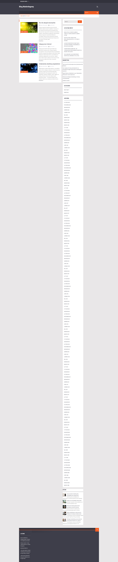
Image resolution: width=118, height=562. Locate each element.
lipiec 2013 (66, 324)
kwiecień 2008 (66, 482)
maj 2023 (66, 115)
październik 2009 (67, 437)
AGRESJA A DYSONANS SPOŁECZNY (74, 500)
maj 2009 (66, 449)
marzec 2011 (66, 394)
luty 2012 (66, 366)
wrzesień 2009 (67, 439)
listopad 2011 (67, 374)
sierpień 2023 (66, 109)
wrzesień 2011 (67, 379)
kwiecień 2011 (66, 392)
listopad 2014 (67, 283)
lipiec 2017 (66, 203)
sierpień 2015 (66, 261)
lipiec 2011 (66, 384)
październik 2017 (67, 195)
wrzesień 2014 (67, 288)
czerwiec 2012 (67, 356)
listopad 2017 (67, 193)
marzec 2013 (66, 334)
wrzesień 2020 (67, 170)
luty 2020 (66, 188)
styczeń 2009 (67, 460)
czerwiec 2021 (67, 147)
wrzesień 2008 (67, 470)
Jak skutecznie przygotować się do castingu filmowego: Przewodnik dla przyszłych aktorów (72, 45)
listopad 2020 (67, 165)
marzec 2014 (66, 303)
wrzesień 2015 (67, 258)
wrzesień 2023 (67, 107)
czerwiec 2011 (67, 387)
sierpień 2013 (66, 321)
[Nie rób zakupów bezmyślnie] (28, 27)
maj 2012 (66, 359)
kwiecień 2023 (66, 117)
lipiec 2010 (66, 414)
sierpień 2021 (66, 142)
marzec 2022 (66, 125)
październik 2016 (67, 225)
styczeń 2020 (67, 190)
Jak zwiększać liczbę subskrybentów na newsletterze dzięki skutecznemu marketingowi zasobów (72, 70)
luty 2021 (66, 157)
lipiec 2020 (66, 175)
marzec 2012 (66, 364)
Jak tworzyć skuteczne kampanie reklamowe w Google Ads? (25, 557)
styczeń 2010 (67, 429)
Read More (41, 40)
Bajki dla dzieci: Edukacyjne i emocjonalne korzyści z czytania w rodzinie (71, 39)
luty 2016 (66, 245)
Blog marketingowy (26, 7)
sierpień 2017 (66, 200)
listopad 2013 (67, 313)
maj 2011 (66, 389)
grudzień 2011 (67, 371)
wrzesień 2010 (67, 409)
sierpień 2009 (66, 442)
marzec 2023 (66, 120)
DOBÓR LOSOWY (66, 80)
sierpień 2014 (66, 291)
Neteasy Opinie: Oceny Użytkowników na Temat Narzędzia (25, 544)
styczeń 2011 (67, 399)
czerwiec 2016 (67, 235)
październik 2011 (67, 376)
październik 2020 (67, 167)
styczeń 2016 (67, 248)
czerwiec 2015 (67, 266)
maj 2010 (66, 419)
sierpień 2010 (66, 412)
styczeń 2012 (67, 369)
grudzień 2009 (67, 432)
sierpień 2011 (66, 381)
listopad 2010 (67, 404)
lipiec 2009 (66, 444)
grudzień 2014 (67, 281)
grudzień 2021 (67, 132)
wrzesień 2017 (67, 198)
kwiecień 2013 (66, 331)
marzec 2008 (66, 485)
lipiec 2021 (66, 145)
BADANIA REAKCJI (24, 548)
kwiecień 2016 (66, 240)
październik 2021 (67, 137)
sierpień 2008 (66, 472)
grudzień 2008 (67, 462)
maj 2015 (66, 268)
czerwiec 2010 (67, 417)
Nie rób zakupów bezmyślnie (47, 23)
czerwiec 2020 (67, 177)
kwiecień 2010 (66, 422)
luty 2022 (66, 127)
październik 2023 (67, 104)
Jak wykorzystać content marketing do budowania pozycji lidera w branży (25, 552)
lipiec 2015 (66, 263)
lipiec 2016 (66, 233)
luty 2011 (66, 397)
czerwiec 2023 (67, 112)
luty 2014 (66, 306)
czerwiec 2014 (67, 296)
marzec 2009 (66, 455)
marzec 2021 (66, 155)
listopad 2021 (67, 135)
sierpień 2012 (66, 351)
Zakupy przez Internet (45, 44)
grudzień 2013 (67, 311)
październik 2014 (67, 286)
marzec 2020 (66, 185)
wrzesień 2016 (67, 228)
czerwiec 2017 (67, 205)
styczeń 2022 (67, 130)
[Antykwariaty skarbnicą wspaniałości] (28, 67)
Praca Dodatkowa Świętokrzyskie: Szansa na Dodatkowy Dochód (25, 539)
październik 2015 (67, 256)
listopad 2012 (67, 344)
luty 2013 (66, 336)
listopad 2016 (67, 223)
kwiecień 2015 (66, 271)
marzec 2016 (66, 243)
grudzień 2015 (67, 251)
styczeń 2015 (67, 278)
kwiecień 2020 (66, 183)
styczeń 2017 (67, 218)
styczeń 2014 (67, 308)
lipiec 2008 (66, 475)
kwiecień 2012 (66, 361)
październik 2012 (67, 346)
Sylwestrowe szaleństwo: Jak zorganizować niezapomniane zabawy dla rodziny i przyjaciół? (73, 50)
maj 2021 (66, 150)
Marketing (66, 92)
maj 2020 (66, 180)
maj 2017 (66, 208)
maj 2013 (66, 329)
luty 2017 (66, 215)
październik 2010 (67, 407)
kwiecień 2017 (66, 210)
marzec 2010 (66, 424)
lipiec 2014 (66, 293)
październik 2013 (67, 316)
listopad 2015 (67, 253)
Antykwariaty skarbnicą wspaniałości (49, 64)
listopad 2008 (67, 465)
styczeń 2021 (67, 160)
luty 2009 (66, 457)
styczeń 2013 (67, 339)
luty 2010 (66, 427)
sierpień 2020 (66, 172)
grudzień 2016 (67, 220)
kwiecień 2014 (66, 301)
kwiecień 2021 (66, 152)
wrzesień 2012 (67, 349)
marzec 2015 (66, 273)
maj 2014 (66, 298)
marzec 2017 (66, 213)
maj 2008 (66, 480)
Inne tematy (24, 31)
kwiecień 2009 (66, 452)
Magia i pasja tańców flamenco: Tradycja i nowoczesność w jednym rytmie (71, 34)
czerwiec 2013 (67, 326)
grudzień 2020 (67, 162)
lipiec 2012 (66, 354)
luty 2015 (66, 276)
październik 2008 (67, 467)
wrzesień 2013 (67, 319)
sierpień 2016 (66, 230)
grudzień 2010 (67, 402)
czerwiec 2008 (67, 477)
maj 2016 (66, 238)
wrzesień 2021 (67, 140)
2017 (24, 15)
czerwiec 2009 (67, 447)
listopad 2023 (67, 102)
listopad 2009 (67, 434)
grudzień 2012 (67, 341)
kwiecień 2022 (66, 122)
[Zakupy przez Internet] (28, 48)
